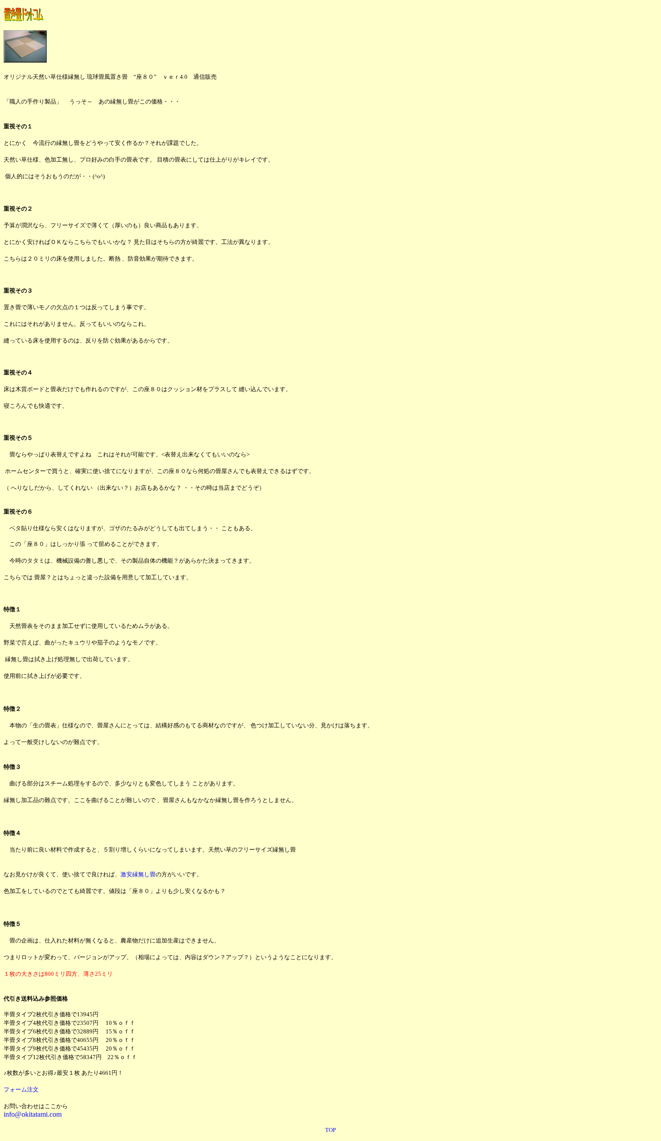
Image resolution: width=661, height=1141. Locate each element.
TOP (330, 1130)
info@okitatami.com (33, 1114)
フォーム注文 (21, 1089)
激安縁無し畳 (138, 874)
